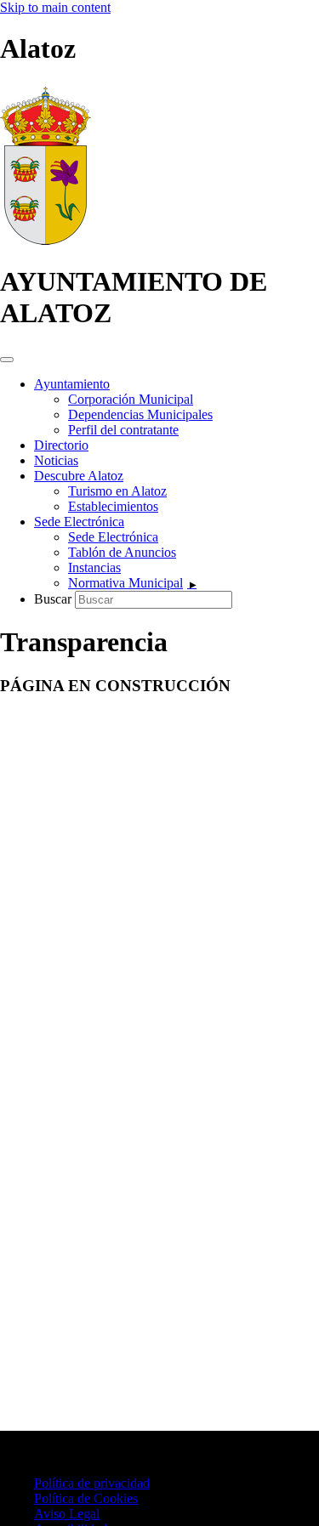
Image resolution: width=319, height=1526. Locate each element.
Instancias (94, 567)
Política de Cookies (86, 1498)
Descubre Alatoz (78, 475)
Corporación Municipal (130, 399)
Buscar (54, 599)
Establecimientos (113, 506)
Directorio (61, 445)
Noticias (56, 460)
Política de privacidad (92, 1483)
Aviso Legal (67, 1513)
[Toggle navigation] (7, 359)
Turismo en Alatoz (117, 491)
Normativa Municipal (125, 583)
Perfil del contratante (123, 430)
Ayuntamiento (72, 384)
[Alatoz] (45, 240)
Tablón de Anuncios (122, 552)
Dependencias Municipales (140, 414)
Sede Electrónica (79, 521)
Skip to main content (55, 7)
